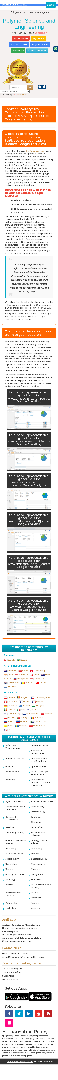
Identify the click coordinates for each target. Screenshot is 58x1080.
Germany (12, 705)
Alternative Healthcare (42, 801)
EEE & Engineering (14, 832)
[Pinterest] (48, 1014)
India (10, 674)
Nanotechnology (39, 858)
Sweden (23, 725)
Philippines (22, 678)
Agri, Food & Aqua (14, 801)
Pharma (9, 884)
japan (36, 674)
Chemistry (36, 822)
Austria (11, 697)
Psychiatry (36, 897)
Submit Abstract (21, 38)
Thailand (12, 686)
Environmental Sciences (38, 834)
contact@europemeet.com (18, 934)
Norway (48, 713)
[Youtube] (38, 1014)
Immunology (37, 848)
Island (34, 709)
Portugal (24, 717)
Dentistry (9, 827)
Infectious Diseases (14, 758)
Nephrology (11, 864)
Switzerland (39, 725)
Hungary (40, 705)
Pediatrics (36, 879)
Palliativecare (12, 771)
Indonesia (23, 674)
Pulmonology (12, 903)
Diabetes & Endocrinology (12, 746)
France (39, 701)
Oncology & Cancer (14, 874)
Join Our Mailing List (12, 968)
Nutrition (35, 869)
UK (9, 729)
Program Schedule (40, 44)
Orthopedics (37, 874)
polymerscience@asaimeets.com (21, 928)
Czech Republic (42, 697)
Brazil (24, 659)
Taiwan (43, 682)
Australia (12, 670)
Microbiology (12, 858)
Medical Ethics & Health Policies (39, 760)
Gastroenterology (39, 745)
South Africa (40, 721)
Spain (10, 725)
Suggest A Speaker (11, 972)
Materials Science (14, 853)
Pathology (10, 879)
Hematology (11, 848)
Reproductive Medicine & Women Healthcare (40, 782)
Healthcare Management (37, 752)
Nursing (9, 869)
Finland (26, 701)
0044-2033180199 (19, 953)
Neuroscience (38, 864)
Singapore (39, 678)
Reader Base (18, 50)
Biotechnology (38, 811)
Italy (23, 709)
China (25, 670)
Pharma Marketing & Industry (41, 886)
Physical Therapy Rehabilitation (39, 773)
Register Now (38, 38)
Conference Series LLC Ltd (20, 1061)
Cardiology (36, 817)
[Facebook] (9, 1014)
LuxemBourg (14, 713)
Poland (11, 717)
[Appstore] (44, 86)
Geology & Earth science (39, 842)
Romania (29, 682)
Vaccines (35, 908)
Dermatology (37, 827)
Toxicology (10, 908)
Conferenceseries (35, 150)
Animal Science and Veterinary (15, 808)
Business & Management (11, 818)
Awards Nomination (37, 50)
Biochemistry (37, 806)
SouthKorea (13, 682)
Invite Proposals (10, 979)
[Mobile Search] (30, 87)
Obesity (9, 766)
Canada (11, 659)
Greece (26, 705)
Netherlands (32, 713)
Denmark (12, 701)
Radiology (10, 779)
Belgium (25, 697)
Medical (35, 853)
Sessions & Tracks (19, 44)
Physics (35, 892)
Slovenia (24, 721)
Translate (23, 94)
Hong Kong (39, 670)
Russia (11, 721)
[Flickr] (9, 1023)
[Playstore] (40, 86)
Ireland (11, 709)
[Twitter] (19, 1014)
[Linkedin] (29, 1014)
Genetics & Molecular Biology (15, 842)
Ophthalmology (38, 766)
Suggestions (8, 975)
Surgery (35, 903)
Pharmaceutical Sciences (13, 894)
